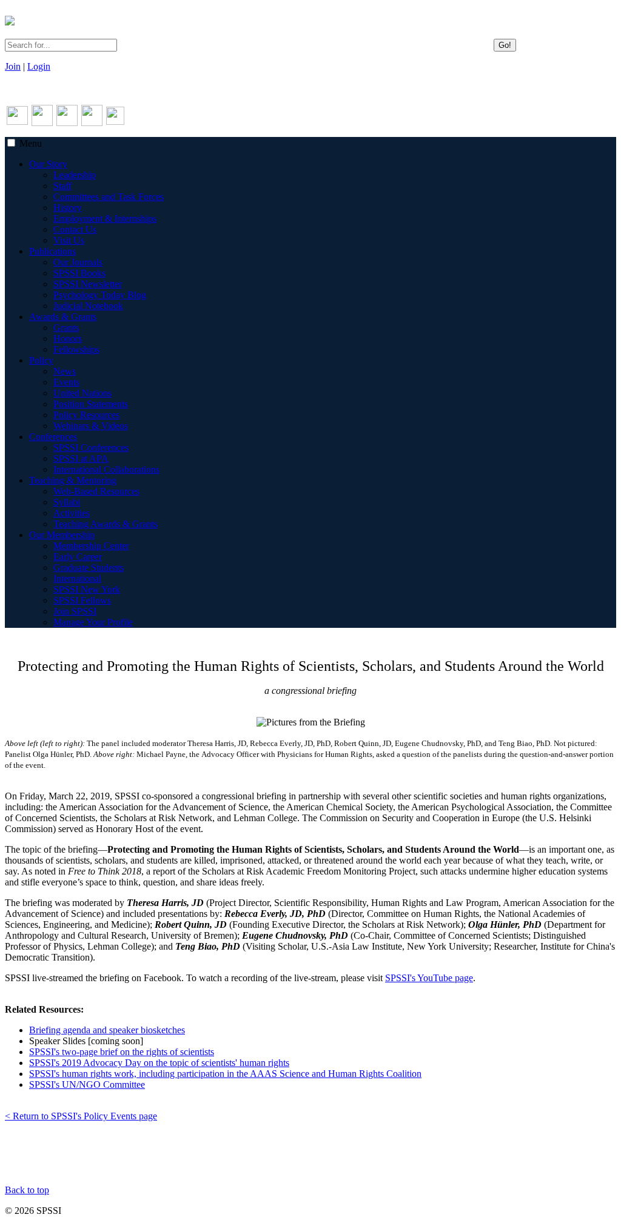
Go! (504, 45)
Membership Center (91, 546)
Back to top (27, 1190)
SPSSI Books (79, 273)
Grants (66, 327)
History (67, 207)
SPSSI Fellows (82, 600)
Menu (30, 143)
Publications (52, 251)
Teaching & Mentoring (72, 480)
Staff (62, 186)
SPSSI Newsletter (87, 284)
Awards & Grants (62, 316)
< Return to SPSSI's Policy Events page (81, 1116)
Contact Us (74, 229)
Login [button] (38, 66)
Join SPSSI (74, 611)
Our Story (48, 164)
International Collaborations (106, 469)
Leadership (74, 175)
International (77, 578)
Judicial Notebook (88, 306)
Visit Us (68, 240)
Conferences (53, 436)
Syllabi (66, 502)
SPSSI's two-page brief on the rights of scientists (121, 1052)
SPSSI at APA (81, 458)
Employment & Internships (104, 218)
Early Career (77, 556)
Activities (71, 513)
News (64, 371)
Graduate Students (88, 567)
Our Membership (62, 535)
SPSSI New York (86, 589)
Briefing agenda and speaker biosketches (107, 1030)
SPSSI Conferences (91, 447)
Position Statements (90, 404)
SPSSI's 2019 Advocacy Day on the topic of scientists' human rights (159, 1063)
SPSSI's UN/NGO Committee (87, 1084)
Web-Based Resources (96, 491)
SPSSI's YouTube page (429, 978)
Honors (67, 338)
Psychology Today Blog (99, 295)
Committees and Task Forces (108, 197)
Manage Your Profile (93, 622)
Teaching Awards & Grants (105, 524)
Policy (41, 360)
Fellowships (76, 349)
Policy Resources (86, 415)
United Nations (82, 393)
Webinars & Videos (90, 426)
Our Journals (77, 262)
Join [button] (13, 66)
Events (66, 382)
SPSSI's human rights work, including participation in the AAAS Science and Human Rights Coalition (225, 1073)
